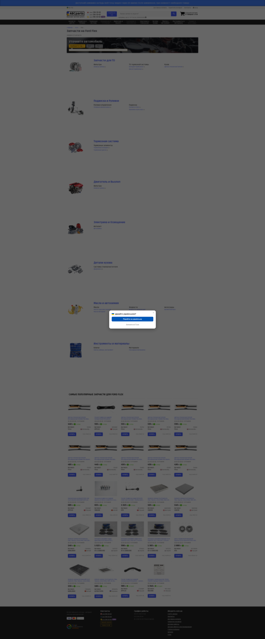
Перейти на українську (132, 319)
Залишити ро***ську (132, 324)
